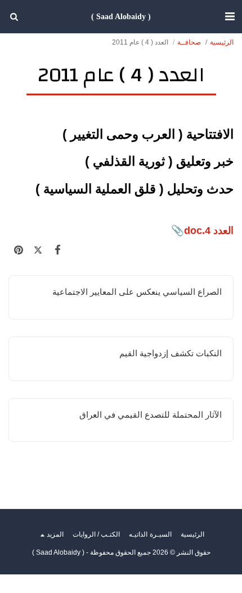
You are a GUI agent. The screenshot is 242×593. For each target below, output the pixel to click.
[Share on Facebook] (58, 250)
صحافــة (189, 42)
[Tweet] (38, 250)
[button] (229, 16)
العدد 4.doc (209, 230)
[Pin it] (18, 250)
